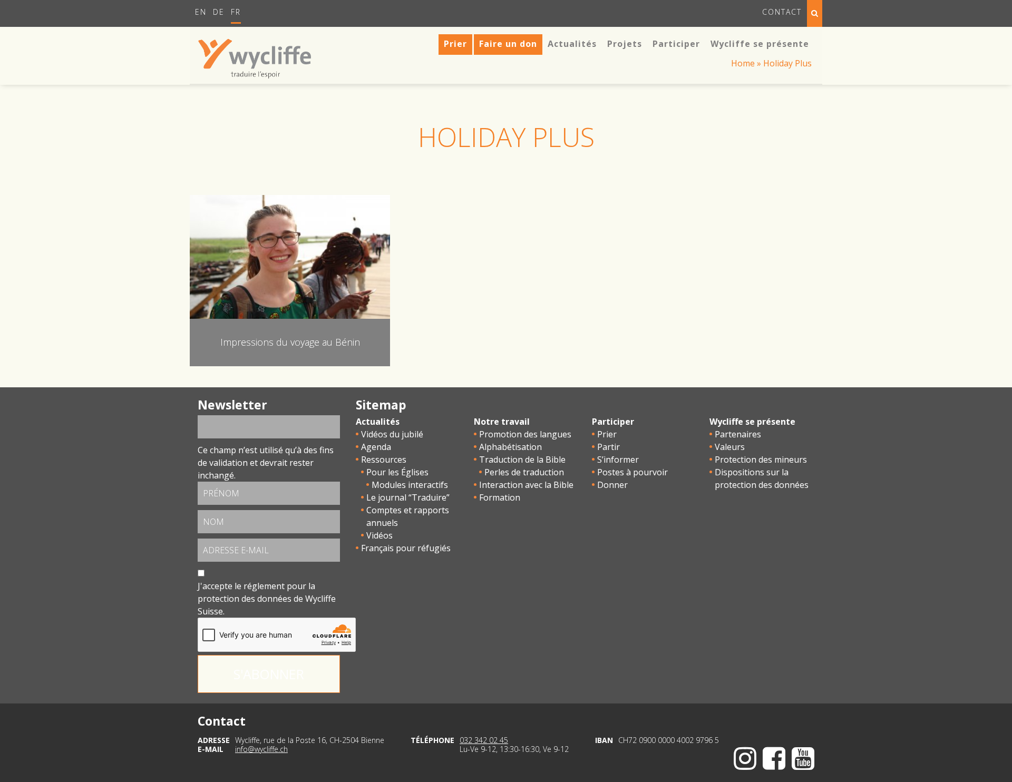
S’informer (618, 459)
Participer (613, 421)
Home (743, 63)
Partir (608, 447)
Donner (612, 485)
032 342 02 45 (484, 740)
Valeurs (730, 447)
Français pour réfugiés (406, 548)
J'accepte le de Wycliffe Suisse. (267, 598)
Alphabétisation (510, 447)
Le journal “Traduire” (408, 497)
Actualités (378, 421)
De (219, 12)
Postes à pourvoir (632, 472)
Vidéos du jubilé (392, 434)
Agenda (376, 447)
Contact (782, 12)
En (201, 12)
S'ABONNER (268, 674)
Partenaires (738, 434)
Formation (499, 497)
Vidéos (379, 535)
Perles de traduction (524, 472)
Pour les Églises (397, 472)
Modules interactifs (410, 485)
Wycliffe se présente (752, 421)
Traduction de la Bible (522, 459)
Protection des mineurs (761, 459)
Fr (236, 12)
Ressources (383, 459)
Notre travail (502, 421)
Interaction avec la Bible (526, 485)
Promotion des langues (525, 434)
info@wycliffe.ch (261, 749)
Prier (607, 434)
